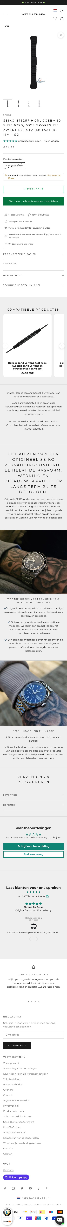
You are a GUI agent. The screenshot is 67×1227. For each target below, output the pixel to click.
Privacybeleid (11, 1105)
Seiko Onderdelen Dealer (17, 1116)
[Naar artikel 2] (18, 103)
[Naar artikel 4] (39, 103)
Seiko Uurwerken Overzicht (18, 1121)
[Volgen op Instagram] (13, 1188)
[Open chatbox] (59, 1220)
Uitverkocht (33, 189)
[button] (10, 140)
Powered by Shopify (47, 1205)
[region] (33, 980)
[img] (33, 892)
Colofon (7, 1153)
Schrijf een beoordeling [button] (33, 846)
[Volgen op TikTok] (38, 1188)
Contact (7, 1095)
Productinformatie (14, 1111)
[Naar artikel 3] (28, 103)
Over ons (8, 1089)
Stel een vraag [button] (33, 854)
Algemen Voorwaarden (16, 1100)
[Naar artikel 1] (7, 103)
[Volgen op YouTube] (30, 1188)
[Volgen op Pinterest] (21, 1188)
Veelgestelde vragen (14, 1132)
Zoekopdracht (11, 1063)
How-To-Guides (11, 1127)
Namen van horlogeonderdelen (21, 1137)
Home (6, 26)
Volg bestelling (11, 1079)
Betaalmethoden (12, 1084)
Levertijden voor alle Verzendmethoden (25, 1073)
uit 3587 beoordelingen (31, 896)
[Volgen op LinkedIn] (47, 1188)
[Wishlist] (55, 18)
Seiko (7, 115)
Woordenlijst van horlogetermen (22, 1143)
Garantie (8, 1148)
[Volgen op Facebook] (5, 1188)
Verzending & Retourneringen (20, 1068)
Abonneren (17, 1045)
